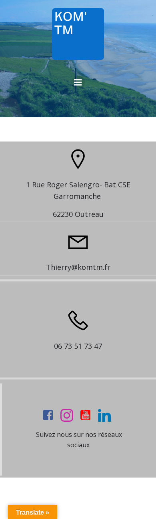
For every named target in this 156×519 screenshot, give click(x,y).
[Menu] (78, 82)
